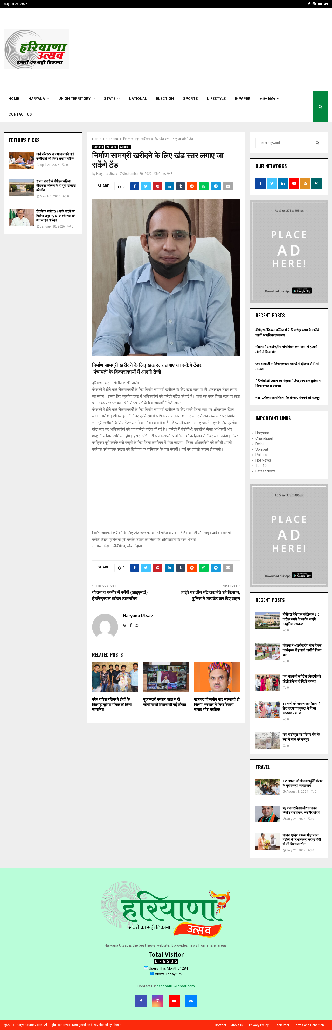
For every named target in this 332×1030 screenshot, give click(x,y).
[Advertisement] (233, 49)
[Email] (191, 1001)
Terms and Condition (309, 1025)
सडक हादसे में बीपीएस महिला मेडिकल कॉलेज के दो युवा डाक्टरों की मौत (56, 185)
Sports (190, 99)
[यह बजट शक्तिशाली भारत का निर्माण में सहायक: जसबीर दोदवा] (267, 814)
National (138, 99)
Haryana (37, 99)
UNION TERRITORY (74, 99)
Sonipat (124, 146)
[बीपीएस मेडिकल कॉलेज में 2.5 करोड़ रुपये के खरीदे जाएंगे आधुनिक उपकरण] (267, 620)
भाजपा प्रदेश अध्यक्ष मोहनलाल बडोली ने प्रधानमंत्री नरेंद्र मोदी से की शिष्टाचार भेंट (302, 839)
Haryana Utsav (106, 174)
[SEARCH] (317, 143)
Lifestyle (216, 99)
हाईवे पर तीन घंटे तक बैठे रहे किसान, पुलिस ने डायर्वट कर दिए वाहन (210, 596)
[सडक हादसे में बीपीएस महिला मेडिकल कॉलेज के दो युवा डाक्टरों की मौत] (21, 187)
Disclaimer (281, 1025)
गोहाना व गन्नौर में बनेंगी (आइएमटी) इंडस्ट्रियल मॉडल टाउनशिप (120, 596)
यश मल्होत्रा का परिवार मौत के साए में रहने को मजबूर (287, 398)
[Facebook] (141, 1001)
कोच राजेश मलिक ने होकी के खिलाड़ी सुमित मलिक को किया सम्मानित (112, 704)
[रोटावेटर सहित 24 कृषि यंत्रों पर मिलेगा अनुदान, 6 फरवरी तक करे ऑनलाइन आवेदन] (21, 217)
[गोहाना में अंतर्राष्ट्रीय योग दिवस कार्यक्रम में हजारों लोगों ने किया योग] (267, 651)
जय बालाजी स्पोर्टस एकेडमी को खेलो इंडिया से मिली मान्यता (302, 678)
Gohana (98, 146)
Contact (220, 1025)
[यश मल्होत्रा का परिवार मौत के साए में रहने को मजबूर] (267, 740)
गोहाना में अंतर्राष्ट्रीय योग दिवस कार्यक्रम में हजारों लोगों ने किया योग (302, 650)
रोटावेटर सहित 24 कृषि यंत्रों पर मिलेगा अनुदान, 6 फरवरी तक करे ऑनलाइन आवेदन (56, 215)
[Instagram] (157, 1001)
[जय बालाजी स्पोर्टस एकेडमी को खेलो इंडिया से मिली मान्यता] (267, 682)
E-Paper (242, 99)
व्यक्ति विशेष (267, 99)
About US (237, 1025)
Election (165, 99)
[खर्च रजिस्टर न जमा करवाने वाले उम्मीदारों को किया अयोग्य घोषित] (21, 160)
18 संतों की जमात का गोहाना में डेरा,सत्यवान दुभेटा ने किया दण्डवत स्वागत (301, 708)
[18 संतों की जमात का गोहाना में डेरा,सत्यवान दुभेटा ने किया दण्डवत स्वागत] (267, 709)
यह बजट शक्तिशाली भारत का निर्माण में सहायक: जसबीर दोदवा (301, 810)
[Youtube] (174, 1001)
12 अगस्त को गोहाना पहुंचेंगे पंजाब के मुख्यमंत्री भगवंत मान (302, 783)
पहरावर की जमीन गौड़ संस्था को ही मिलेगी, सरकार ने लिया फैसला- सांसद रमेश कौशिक (216, 704)
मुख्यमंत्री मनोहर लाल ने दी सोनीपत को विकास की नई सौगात (164, 702)
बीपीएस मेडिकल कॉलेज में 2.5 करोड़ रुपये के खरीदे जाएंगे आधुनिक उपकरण (301, 619)
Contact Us (20, 114)
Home (14, 99)
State (109, 99)
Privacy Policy (259, 1025)
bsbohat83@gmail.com (176, 986)
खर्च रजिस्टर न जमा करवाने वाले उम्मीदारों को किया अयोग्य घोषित (55, 156)
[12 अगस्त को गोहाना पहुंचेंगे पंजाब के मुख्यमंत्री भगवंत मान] (267, 787)
